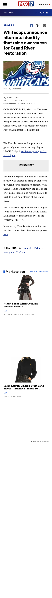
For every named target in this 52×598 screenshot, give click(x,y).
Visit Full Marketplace (39, 272)
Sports (8, 25)
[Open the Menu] (5, 4)
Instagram (8, 252)
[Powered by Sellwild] (44, 442)
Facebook (27, 248)
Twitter (37, 248)
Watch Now (44, 4)
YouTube (20, 252)
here (5, 234)
